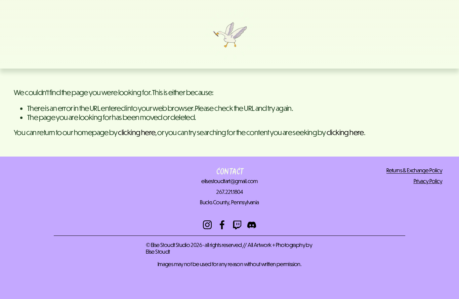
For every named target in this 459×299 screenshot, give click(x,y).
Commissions (86, 38)
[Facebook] (222, 224)
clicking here (136, 132)
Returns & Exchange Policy (414, 170)
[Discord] (251, 224)
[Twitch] (237, 224)
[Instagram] (207, 224)
